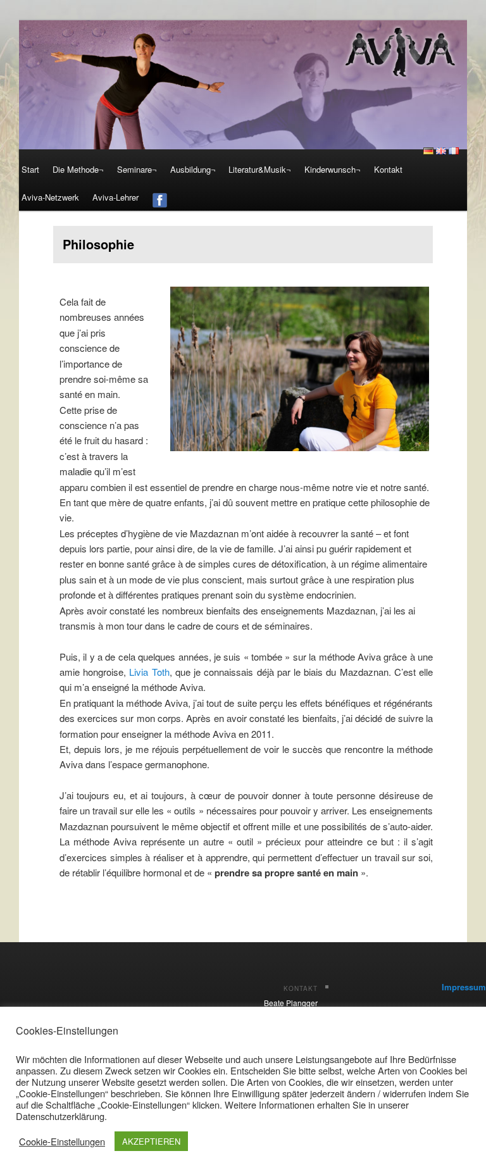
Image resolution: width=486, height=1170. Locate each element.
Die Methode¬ (78, 169)
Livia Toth (149, 671)
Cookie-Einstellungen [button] (62, 1141)
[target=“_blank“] (159, 197)
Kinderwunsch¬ (332, 169)
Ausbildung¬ (193, 169)
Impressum (464, 987)
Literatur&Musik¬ (259, 169)
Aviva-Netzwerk (50, 197)
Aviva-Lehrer (115, 197)
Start (30, 169)
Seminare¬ (137, 169)
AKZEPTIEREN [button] (151, 1141)
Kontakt (388, 169)
